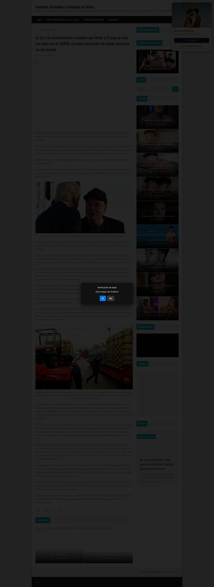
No (110, 298)
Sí (103, 298)
